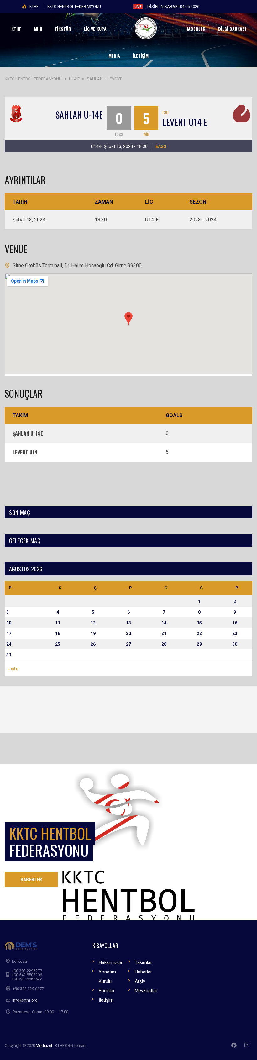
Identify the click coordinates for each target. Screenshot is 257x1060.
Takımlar (143, 962)
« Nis (13, 669)
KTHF (33, 6)
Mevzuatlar (146, 991)
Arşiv (140, 981)
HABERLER (31, 879)
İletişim (106, 1000)
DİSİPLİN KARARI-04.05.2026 (173, 6)
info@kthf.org (25, 1000)
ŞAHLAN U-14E (79, 114)
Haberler (143, 972)
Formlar (107, 991)
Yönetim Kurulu (107, 976)
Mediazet (44, 1045)
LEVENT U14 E (184, 122)
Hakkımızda (110, 962)
